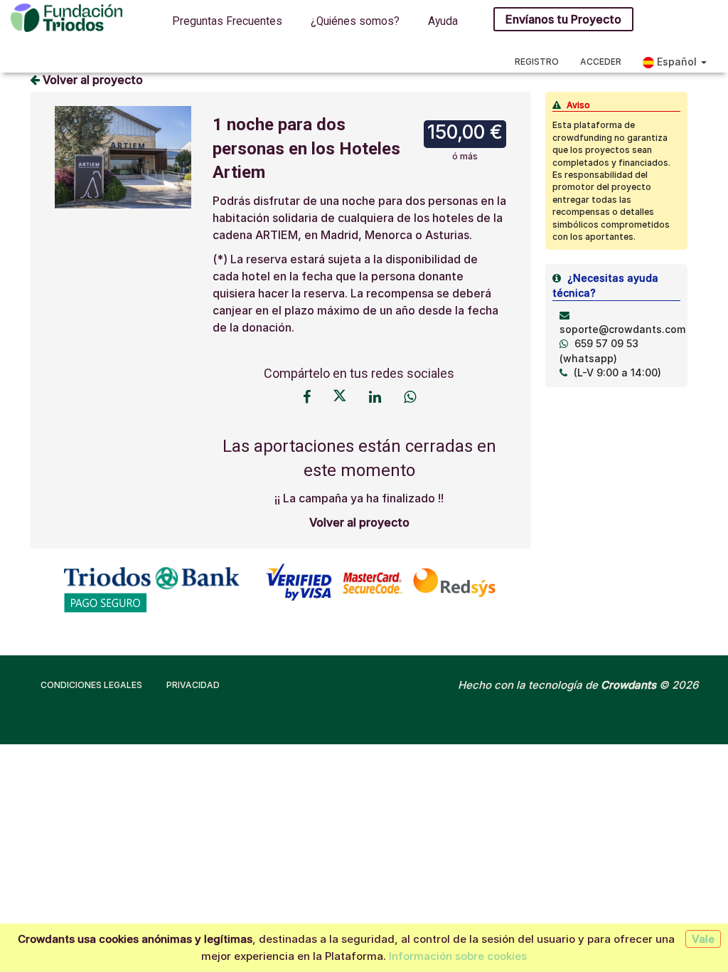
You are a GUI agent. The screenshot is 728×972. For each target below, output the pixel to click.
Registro (537, 61)
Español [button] (677, 62)
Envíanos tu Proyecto (563, 19)
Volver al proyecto (91, 80)
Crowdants (628, 685)
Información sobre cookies (458, 956)
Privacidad (193, 685)
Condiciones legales (91, 685)
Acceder (600, 61)
